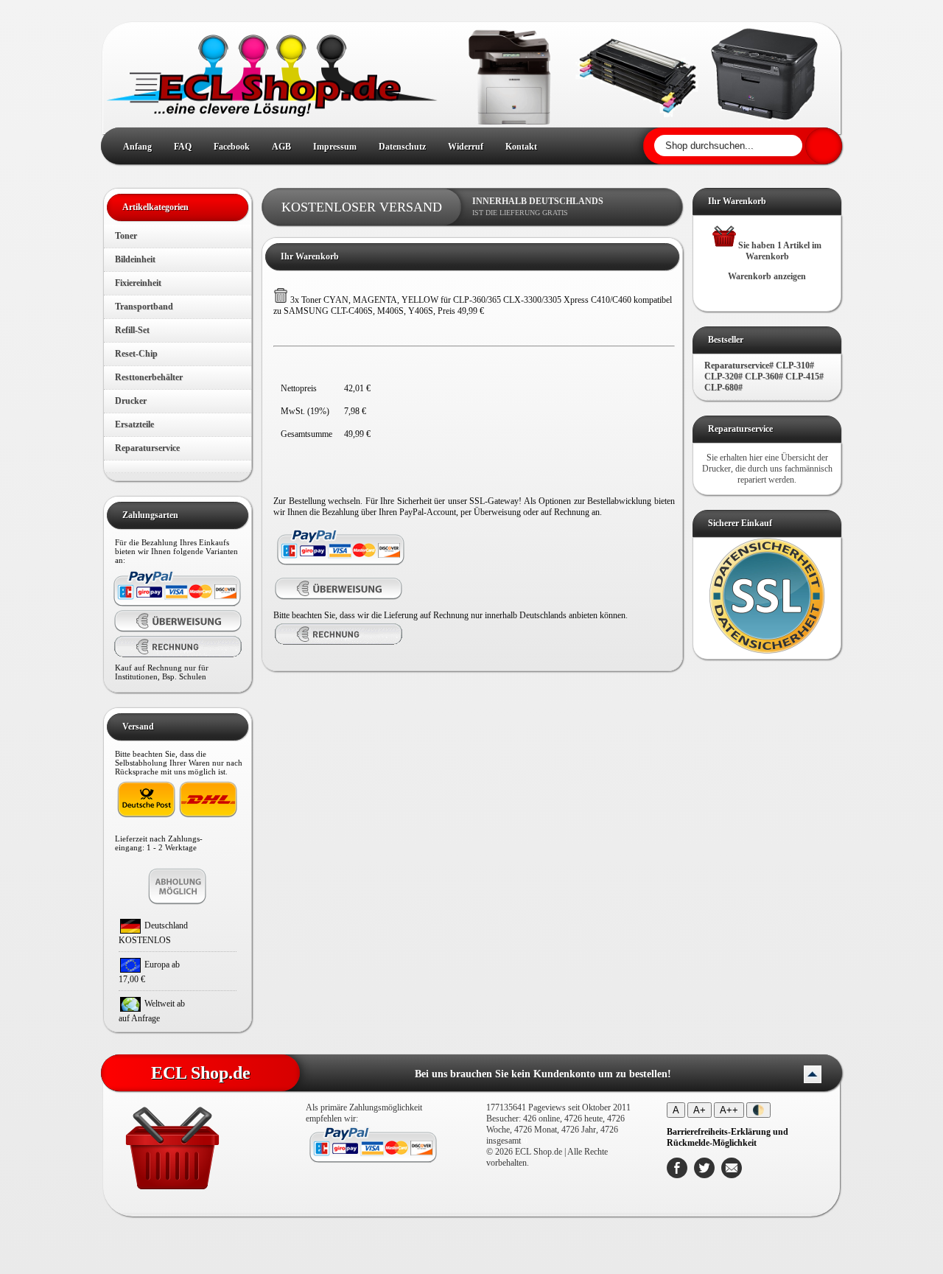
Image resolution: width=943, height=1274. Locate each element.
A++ (729, 1110)
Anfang (137, 146)
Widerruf (465, 146)
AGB (281, 146)
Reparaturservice (147, 448)
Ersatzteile (134, 424)
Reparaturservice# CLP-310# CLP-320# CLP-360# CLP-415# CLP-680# (764, 376)
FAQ (183, 146)
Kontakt (521, 146)
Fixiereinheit (138, 283)
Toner (126, 236)
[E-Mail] (731, 1175)
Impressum (335, 146)
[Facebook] (677, 1175)
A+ (699, 1110)
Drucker (131, 401)
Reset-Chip (136, 354)
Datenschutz (402, 146)
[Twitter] (704, 1175)
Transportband (144, 306)
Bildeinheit (135, 259)
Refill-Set (132, 330)
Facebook (232, 146)
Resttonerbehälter (149, 377)
